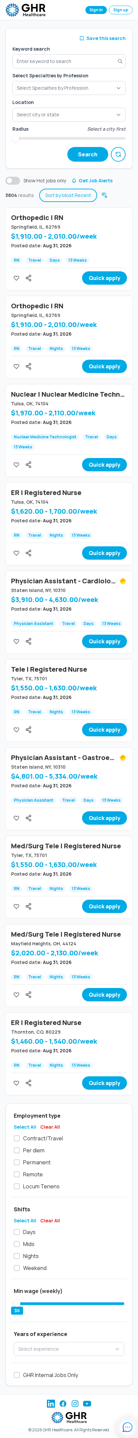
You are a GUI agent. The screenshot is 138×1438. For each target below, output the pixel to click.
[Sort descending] (104, 195)
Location (23, 102)
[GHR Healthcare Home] (25, 10)
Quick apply (104, 278)
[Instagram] (75, 1404)
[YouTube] (87, 1404)
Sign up (120, 10)
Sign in (96, 10)
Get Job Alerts (96, 180)
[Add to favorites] (16, 278)
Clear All (50, 1127)
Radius (20, 129)
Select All (25, 1127)
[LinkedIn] (51, 1404)
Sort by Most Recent (68, 195)
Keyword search (31, 49)
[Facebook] (63, 1404)
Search (87, 154)
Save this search (106, 38)
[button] (69, 115)
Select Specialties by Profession (50, 75)
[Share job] (28, 278)
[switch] (12, 181)
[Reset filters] (118, 154)
